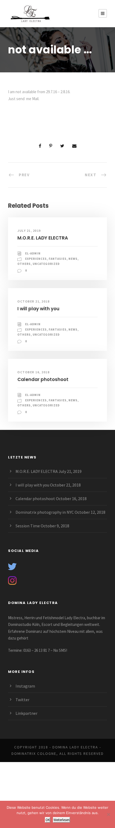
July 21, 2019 (29, 231)
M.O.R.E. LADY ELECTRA (42, 238)
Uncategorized (46, 264)
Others (24, 264)
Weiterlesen (61, 820)
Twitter (22, 699)
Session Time (28, 525)
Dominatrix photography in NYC (45, 512)
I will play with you (38, 308)
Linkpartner (26, 713)
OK (47, 820)
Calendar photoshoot (42, 379)
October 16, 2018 (33, 372)
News (73, 259)
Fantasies (58, 259)
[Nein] (108, 814)
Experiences (36, 259)
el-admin (33, 253)
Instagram (25, 686)
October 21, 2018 (33, 301)
